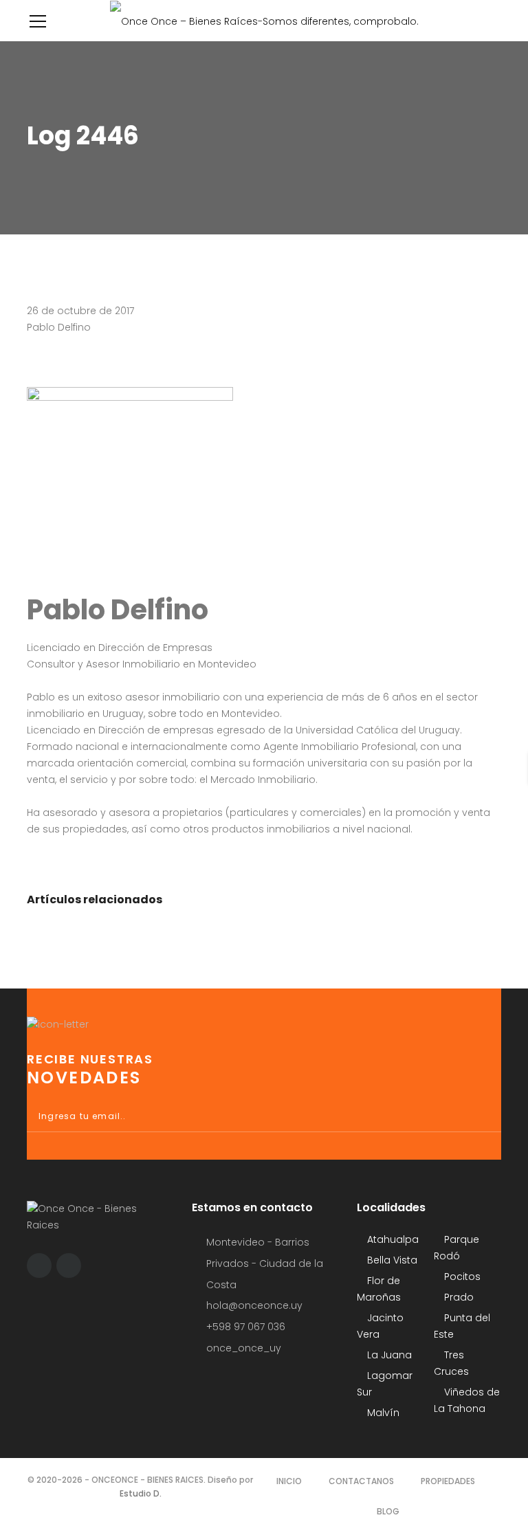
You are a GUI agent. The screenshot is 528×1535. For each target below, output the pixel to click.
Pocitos (461, 1276)
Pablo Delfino (59, 327)
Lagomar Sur (384, 1384)
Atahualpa (391, 1239)
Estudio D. (141, 1493)
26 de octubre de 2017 (80, 311)
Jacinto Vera (380, 1326)
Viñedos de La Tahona (467, 1400)
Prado (457, 1297)
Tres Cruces (451, 1363)
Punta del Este (462, 1326)
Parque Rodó (456, 1248)
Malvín (381, 1413)
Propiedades (448, 1481)
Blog (388, 1511)
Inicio (289, 1481)
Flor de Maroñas (379, 1289)
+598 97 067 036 (245, 1327)
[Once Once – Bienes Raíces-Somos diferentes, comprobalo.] (264, 20)
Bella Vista (390, 1260)
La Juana (388, 1355)
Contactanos (361, 1481)
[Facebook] (39, 1265)
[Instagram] (68, 1265)
